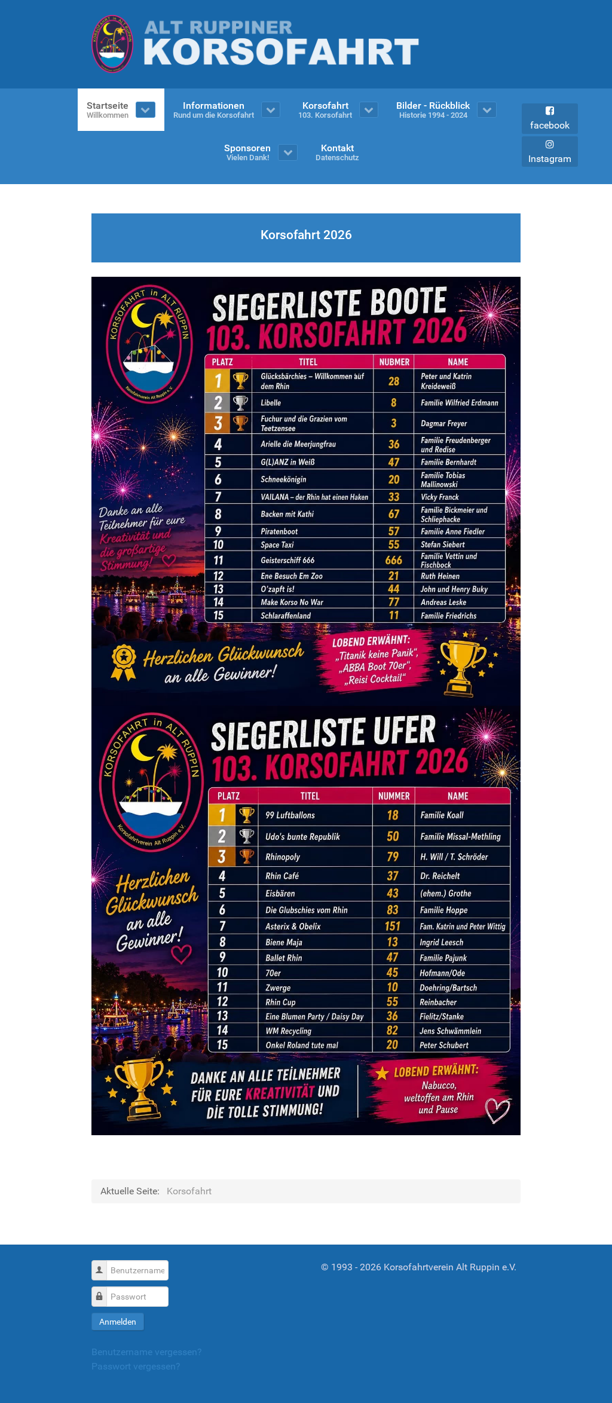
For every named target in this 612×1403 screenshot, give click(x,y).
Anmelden (117, 1321)
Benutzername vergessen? (146, 1352)
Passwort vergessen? (135, 1366)
